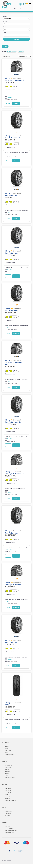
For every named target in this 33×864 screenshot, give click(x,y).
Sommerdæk (10, 51)
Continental (8, 767)
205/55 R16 (8, 788)
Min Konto (24, 4)
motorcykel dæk (9, 832)
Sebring (20, 51)
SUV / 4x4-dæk (9, 828)
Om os (6, 748)
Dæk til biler (8, 826)
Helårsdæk (8, 815)
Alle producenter (10, 777)
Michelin (7, 773)
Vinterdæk (8, 813)
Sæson (5, 16)
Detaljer (8, 103)
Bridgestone (8, 765)
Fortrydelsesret (9, 754)
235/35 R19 (8, 796)
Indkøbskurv (16, 103)
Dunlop (7, 769)
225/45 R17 (8, 790)
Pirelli (6, 775)
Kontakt (7, 746)
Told (4, 32)
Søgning (16, 39)
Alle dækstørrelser (10, 800)
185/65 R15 (8, 798)
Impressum (8, 750)
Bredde (5, 21)
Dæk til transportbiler (11, 830)
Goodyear (7, 771)
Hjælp (6, 752)
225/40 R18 (8, 792)
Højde (4, 27)
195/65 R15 (8, 794)
